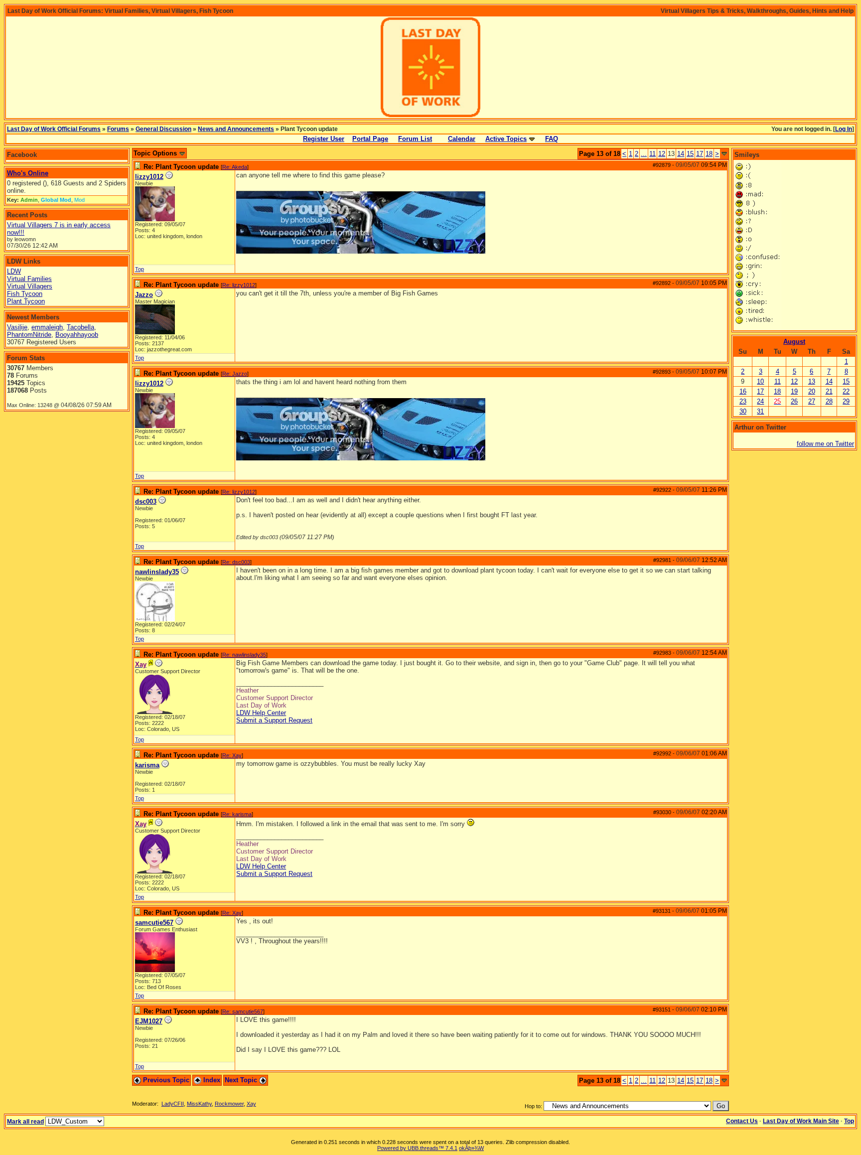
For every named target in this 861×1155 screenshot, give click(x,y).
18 (709, 153)
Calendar (461, 139)
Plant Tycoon (26, 301)
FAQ (551, 139)
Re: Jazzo (234, 374)
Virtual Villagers (29, 286)
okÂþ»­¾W (471, 1148)
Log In (843, 129)
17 (699, 153)
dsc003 (145, 501)
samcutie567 (154, 922)
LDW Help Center (261, 713)
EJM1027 (148, 1021)
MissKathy (199, 1104)
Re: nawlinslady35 (244, 655)
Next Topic (242, 1080)
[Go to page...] (724, 153)
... (644, 153)
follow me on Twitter (825, 443)
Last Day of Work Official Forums (54, 129)
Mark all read (25, 1121)
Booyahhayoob (76, 334)
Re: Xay (232, 755)
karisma (147, 765)
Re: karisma (237, 814)
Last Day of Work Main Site (801, 1121)
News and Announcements (236, 129)
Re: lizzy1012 (238, 285)
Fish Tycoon (24, 293)
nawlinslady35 (157, 572)
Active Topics (506, 139)
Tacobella (80, 327)
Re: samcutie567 (242, 1011)
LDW (14, 271)
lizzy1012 (149, 176)
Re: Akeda (234, 167)
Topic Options (156, 153)
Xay (251, 1104)
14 (680, 153)
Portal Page (370, 139)
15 (690, 153)
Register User (323, 139)
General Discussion (163, 129)
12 (661, 153)
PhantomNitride (29, 334)
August (794, 341)
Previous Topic (165, 1080)
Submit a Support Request (274, 720)
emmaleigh (47, 327)
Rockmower (229, 1104)
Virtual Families (29, 279)
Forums (118, 129)
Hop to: (533, 1106)
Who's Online (27, 173)
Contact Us (742, 1121)
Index (210, 1080)
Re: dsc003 (236, 562)
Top (139, 269)
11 (652, 153)
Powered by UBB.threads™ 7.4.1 (417, 1148)
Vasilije (17, 327)
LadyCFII (172, 1104)
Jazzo (144, 294)
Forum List (415, 139)
